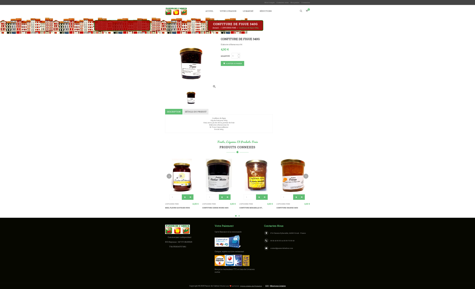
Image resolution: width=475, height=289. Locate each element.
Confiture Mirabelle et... (251, 208)
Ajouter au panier (234, 63)
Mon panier (294, 2)
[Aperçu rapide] (190, 197)
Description (174, 111)
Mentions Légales (278, 286)
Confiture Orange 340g (287, 208)
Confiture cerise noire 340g (215, 208)
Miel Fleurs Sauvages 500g (177, 208)
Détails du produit (196, 111)
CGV (267, 286)
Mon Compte (269, 2)
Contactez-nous (282, 2)
